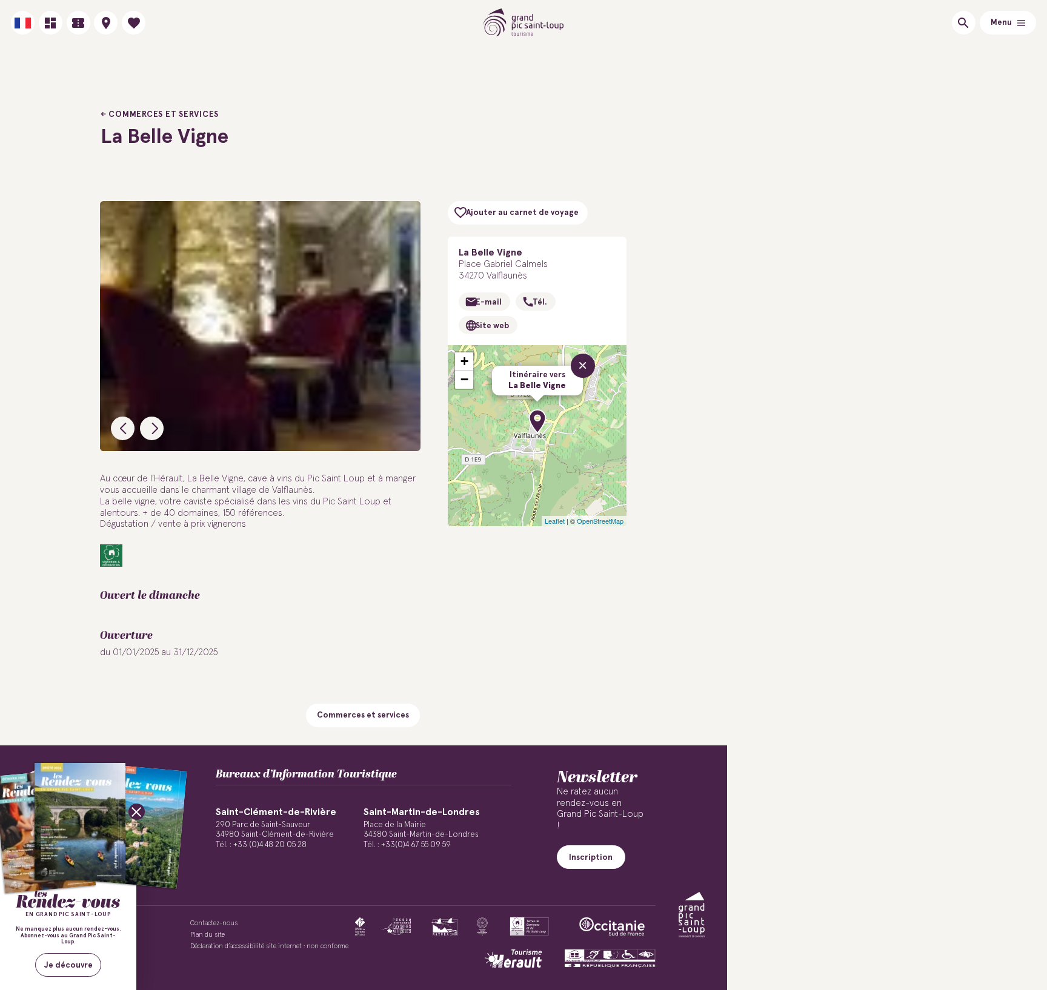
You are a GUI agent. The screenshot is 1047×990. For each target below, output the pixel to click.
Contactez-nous (214, 923)
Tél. (540, 302)
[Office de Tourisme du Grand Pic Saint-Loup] (523, 22)
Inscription (591, 857)
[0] (133, 23)
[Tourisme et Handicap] (610, 958)
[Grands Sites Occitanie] (482, 926)
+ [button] (464, 361)
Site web (492, 326)
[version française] (23, 23)
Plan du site (207, 934)
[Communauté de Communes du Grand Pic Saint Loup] (692, 914)
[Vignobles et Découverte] (529, 926)
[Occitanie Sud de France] (612, 926)
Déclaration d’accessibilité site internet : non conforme (269, 946)
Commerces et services (163, 114)
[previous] (123, 428)
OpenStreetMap (600, 521)
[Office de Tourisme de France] (360, 926)
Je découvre (68, 965)
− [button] (464, 379)
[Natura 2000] (444, 926)
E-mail (489, 302)
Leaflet (555, 521)
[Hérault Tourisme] (513, 958)
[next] (152, 428)
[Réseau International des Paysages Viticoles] (396, 926)
